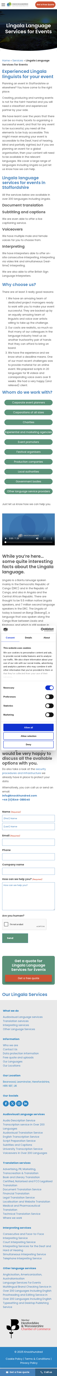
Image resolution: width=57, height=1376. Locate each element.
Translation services (16, 1021)
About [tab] (47, 637)
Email (11, 835)
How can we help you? (22, 879)
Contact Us (10, 1049)
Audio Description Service (19, 1120)
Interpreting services (16, 1025)
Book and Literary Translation (21, 1177)
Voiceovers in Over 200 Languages (25, 1153)
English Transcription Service (21, 1137)
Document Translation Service (22, 1189)
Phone (6, 850)
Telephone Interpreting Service (22, 1258)
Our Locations (11, 1065)
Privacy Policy (29, 1363)
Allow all (28, 727)
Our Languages (13, 1061)
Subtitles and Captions (17, 1145)
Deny (28, 744)
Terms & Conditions (37, 1359)
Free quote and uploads (18, 1057)
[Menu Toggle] (3, 5)
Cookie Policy (14, 1359)
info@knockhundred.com (19, 795)
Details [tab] (28, 637)
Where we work (12, 1218)
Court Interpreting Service (19, 1242)
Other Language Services (19, 1029)
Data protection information (21, 1053)
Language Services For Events (22, 1282)
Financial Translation (16, 1193)
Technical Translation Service (21, 1214)
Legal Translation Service (19, 1197)
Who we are (10, 1045)
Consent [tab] (10, 637)
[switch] (49, 696)
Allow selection (28, 736)
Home (6, 60)
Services (17, 60)
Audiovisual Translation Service (23, 1132)
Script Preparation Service (19, 1141)
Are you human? (13, 915)
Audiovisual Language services (23, 1017)
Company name (13, 864)
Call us (48, 1372)
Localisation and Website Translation (26, 1201)
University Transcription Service (23, 1149)
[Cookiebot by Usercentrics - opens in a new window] (41, 629)
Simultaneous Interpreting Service (24, 1254)
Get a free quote (28, 978)
